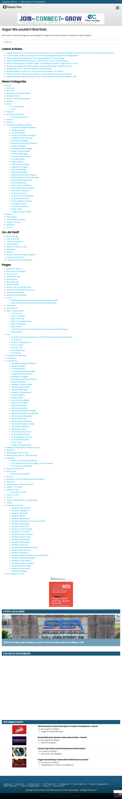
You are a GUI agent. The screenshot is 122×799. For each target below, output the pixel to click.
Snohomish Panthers (20, 198)
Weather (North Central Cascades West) (29, 555)
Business (10, 88)
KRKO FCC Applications (21, 321)
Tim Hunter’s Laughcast (21, 466)
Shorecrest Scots (19, 193)
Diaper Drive (12, 279)
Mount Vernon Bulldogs (21, 185)
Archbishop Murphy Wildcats (23, 127)
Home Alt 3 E (12, 308)
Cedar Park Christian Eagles (23, 135)
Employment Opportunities (18, 93)
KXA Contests (17, 345)
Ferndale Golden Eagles (21, 148)
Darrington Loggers (19, 140)
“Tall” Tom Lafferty (15, 241)
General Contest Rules (17, 295)
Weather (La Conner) (20, 531)
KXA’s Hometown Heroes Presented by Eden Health (34, 303)
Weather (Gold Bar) (20, 526)
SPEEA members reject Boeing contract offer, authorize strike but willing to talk (41, 76)
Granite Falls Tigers (19, 153)
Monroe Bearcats (19, 182)
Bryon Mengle (12, 236)
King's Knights (17, 161)
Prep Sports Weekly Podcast (19, 125)
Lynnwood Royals (18, 169)
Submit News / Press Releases (32, 2)
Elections (10, 90)
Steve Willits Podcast (16, 219)
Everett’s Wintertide (15, 292)
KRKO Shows (16, 326)
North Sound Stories (15, 114)
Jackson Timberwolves (21, 156)
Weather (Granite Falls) (21, 529)
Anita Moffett (13, 244)
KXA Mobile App (18, 350)
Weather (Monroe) (19, 545)
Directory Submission (20, 474)
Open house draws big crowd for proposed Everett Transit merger (36, 58)
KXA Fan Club (17, 347)
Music (9, 104)
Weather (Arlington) (20, 510)
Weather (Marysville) (20, 539)
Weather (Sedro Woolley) (22, 563)
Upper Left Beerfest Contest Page (22, 500)
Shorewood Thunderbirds (22, 196)
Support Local (13, 489)
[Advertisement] (61, 18)
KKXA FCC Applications (21, 342)
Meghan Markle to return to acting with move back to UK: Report (35, 71)
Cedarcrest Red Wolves (21, 138)
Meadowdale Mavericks (21, 180)
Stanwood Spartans (20, 206)
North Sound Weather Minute (24, 460)
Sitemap (10, 481)
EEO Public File (12, 282)
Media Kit (11, 450)
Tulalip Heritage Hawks (21, 211)
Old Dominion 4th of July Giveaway (22, 455)
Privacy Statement (15, 468)
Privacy (46, 786)
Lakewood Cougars (19, 167)
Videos (10, 502)
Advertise (8, 784)
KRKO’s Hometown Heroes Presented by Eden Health (34, 300)
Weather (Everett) (15, 505)
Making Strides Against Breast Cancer (23, 447)
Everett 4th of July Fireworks (19, 287)
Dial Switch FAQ (13, 276)
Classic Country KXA (15, 257)
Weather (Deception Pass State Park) (28, 521)
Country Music (17, 106)
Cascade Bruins (18, 132)
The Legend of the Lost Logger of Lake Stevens (32, 463)
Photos (10, 119)
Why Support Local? (15, 573)
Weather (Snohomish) (21, 566)
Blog (8, 85)
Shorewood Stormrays (21, 431)
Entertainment (13, 96)
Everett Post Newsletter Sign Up (21, 289)
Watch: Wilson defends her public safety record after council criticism (37, 61)
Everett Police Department (18, 98)
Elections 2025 (13, 284)
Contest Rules (34, 784)
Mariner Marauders (19, 172)
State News (12, 217)
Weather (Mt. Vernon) (21, 550)
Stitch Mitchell (13, 239)
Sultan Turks (16, 209)
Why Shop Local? (18, 492)
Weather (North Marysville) (23, 558)
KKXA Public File (79, 784)
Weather (10, 224)
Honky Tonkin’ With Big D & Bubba (21, 254)
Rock (13, 109)
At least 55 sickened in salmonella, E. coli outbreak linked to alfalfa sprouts (39, 66)
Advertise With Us (9, 2)
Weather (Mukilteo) (20, 552)
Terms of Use (12, 495)
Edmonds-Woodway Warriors (24, 143)
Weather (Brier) (18, 516)
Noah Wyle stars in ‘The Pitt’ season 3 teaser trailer (29, 68)
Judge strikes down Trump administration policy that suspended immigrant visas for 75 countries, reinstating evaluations (60, 53)
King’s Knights (17, 397)
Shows (9, 476)
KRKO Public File (10, 786)
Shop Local (11, 471)
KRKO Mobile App (18, 324)
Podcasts (11, 458)
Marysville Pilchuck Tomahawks (24, 177)
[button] (117, 8)
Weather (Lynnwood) (20, 537)
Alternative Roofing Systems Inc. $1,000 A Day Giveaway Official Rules (41, 337)
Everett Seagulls (18, 146)
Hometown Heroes (19, 117)
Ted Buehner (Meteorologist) (19, 260)
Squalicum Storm (18, 203)
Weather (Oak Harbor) (21, 560)
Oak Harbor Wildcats (20, 190)
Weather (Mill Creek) (20, 542)
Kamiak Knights (18, 159)
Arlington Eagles (18, 130)
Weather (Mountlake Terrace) (24, 547)
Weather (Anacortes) (21, 508)
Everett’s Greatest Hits (17, 246)
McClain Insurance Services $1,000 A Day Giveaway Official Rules (39, 329)
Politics (10, 122)
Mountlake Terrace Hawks (22, 188)
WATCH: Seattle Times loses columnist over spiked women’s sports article (39, 74)
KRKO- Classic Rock (15, 311)
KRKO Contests (18, 316)
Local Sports (12, 360)
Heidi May (11, 249)
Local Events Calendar (16, 355)
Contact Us (12, 274)
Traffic (9, 497)
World (9, 227)
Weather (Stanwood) (20, 568)
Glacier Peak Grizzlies (20, 151)
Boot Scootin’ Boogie (16, 271)
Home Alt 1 (11, 305)
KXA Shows (16, 353)
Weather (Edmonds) (20, 523)
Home (9, 297)
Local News (11, 358)
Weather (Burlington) (20, 518)
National (10, 111)
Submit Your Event (15, 487)
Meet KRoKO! (17, 332)
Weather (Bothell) (19, 513)
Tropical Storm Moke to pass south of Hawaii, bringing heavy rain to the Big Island (42, 55)
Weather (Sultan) (19, 571)
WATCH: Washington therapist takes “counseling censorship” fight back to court (42, 63)
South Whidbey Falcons (21, 201)
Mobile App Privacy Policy (17, 452)
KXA (8, 334)
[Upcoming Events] (19, 729)
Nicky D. (10, 252)
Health (9, 101)
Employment (64, 784)
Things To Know (13, 222)
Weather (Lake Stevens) (22, 534)
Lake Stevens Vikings (20, 164)
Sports (9, 214)
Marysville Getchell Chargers (23, 175)
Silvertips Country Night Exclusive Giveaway (25, 479)
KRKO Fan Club (17, 318)
